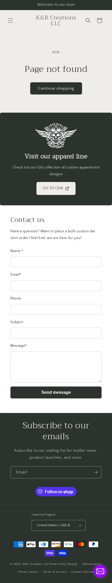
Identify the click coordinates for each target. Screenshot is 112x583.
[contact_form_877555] (100, 571)
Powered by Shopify (63, 563)
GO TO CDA (53, 188)
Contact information (84, 571)
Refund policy (92, 564)
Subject (16, 322)
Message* (18, 346)
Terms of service (55, 571)
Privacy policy (28, 571)
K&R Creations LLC (35, 563)
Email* (15, 275)
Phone (15, 298)
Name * (16, 251)
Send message (56, 392)
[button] (10, 20)
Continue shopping (56, 88)
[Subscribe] (95, 472)
